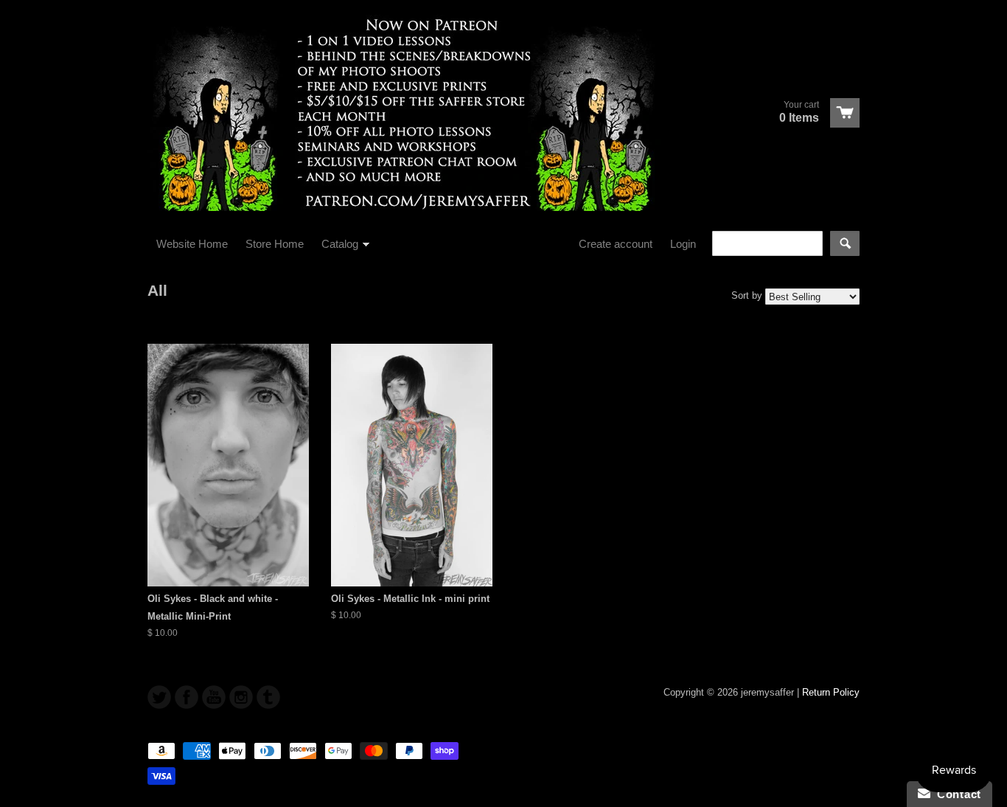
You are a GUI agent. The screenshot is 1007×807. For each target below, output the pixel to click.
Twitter (159, 697)
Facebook (186, 697)
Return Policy (831, 692)
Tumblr (268, 697)
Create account (615, 244)
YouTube (214, 697)
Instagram (241, 697)
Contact (955, 794)
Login (683, 244)
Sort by (746, 295)
